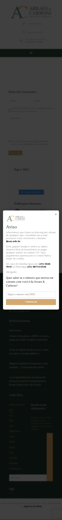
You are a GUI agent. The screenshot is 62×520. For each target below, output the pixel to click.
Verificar (31, 302)
